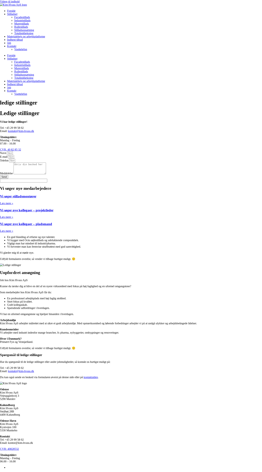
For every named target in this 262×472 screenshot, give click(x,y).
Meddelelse (7, 173)
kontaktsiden (91, 377)
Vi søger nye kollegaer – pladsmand (26, 224)
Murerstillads (21, 23)
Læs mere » (6, 203)
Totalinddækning (23, 33)
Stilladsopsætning (24, 30)
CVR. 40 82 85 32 (10, 149)
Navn (3, 152)
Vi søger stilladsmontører (18, 196)
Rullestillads (21, 26)
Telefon (4, 160)
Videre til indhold (10, 1)
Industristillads (22, 20)
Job (9, 42)
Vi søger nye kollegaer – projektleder (26, 210)
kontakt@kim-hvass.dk (21, 131)
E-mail (4, 156)
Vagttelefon (20, 49)
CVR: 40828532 (9, 448)
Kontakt (11, 46)
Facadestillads (22, 17)
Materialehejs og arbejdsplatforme (26, 36)
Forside (11, 10)
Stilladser (12, 14)
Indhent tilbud (15, 39)
